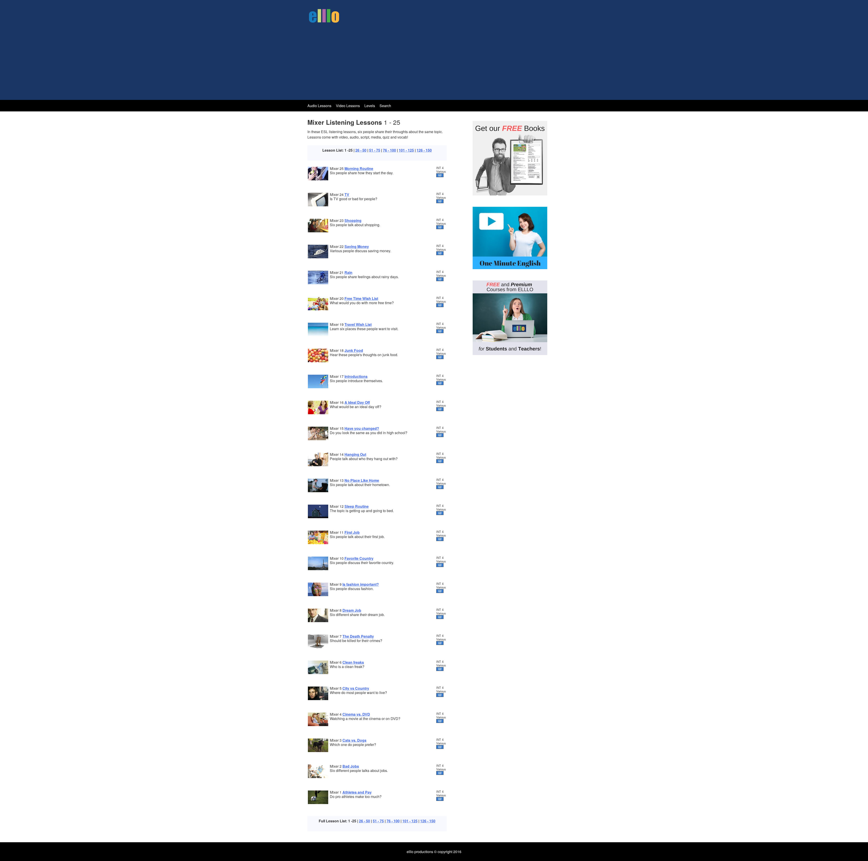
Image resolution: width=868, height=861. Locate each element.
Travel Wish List (358, 324)
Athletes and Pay (357, 792)
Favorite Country (358, 558)
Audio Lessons (319, 105)
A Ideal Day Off (357, 402)
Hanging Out (355, 454)
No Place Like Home (361, 480)
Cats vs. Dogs (354, 740)
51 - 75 (374, 150)
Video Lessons (348, 105)
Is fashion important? (360, 584)
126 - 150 (424, 150)
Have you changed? (361, 428)
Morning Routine (358, 168)
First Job (352, 532)
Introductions (356, 376)
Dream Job (351, 610)
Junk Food (353, 350)
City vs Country (355, 688)
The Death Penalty (358, 636)
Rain (348, 272)
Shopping (352, 220)
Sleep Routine (356, 506)
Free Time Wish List (361, 298)
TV (346, 194)
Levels (370, 105)
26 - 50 (360, 150)
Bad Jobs (350, 766)
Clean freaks (353, 662)
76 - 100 (389, 150)
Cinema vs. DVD (356, 714)
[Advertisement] (434, 60)
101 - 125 (406, 150)
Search (385, 105)
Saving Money (356, 246)
